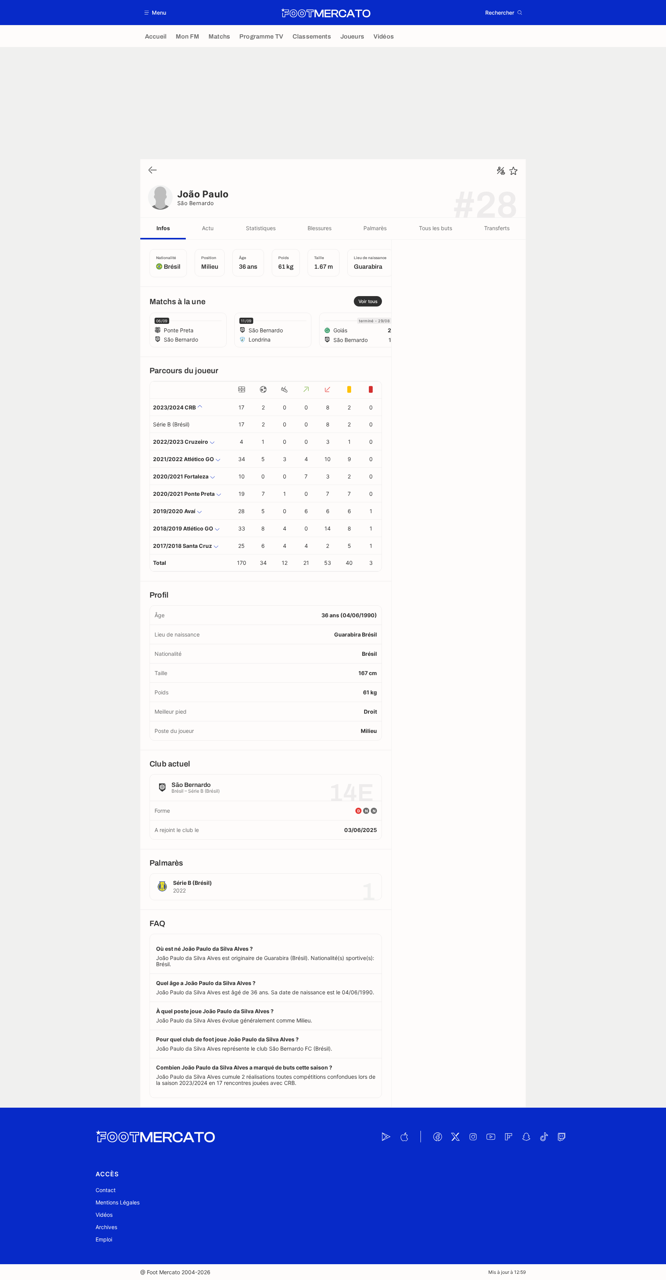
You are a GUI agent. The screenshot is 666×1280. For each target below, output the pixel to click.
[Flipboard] (508, 1136)
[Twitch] (561, 1136)
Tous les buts (435, 228)
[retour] (152, 170)
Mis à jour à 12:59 (507, 1272)
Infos (163, 228)
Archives (106, 1227)
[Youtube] (490, 1136)
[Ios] (404, 1136)
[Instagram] (473, 1136)
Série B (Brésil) (171, 424)
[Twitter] (455, 1136)
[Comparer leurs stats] (501, 170)
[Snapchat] (526, 1136)
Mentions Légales (118, 1202)
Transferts (497, 228)
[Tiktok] (544, 1136)
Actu (208, 228)
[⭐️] (513, 170)
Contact (106, 1190)
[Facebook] (437, 1136)
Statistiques (261, 228)
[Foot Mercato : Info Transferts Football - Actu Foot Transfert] (325, 12)
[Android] (386, 1136)
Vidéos (104, 1214)
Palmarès (375, 228)
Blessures (319, 228)
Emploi (104, 1239)
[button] (155, 12)
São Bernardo (195, 203)
